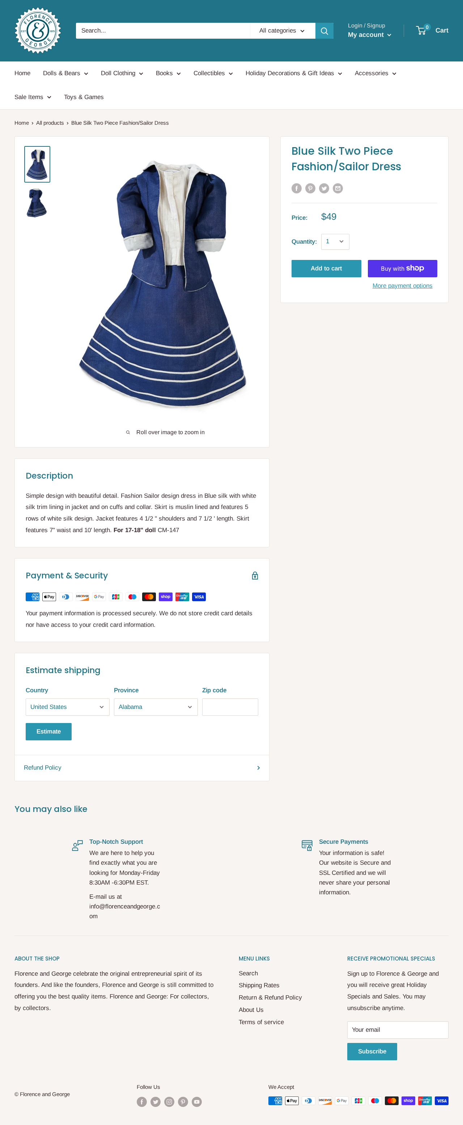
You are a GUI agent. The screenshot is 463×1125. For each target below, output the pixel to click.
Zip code (214, 690)
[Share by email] (338, 188)
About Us (251, 1009)
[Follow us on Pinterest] (183, 1101)
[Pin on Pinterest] (310, 188)
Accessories (371, 73)
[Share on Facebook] (297, 188)
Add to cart (326, 268)
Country (37, 690)
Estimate (49, 731)
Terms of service (261, 1022)
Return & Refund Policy (270, 997)
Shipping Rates (259, 985)
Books (164, 73)
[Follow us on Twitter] (155, 1101)
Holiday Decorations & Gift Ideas (290, 73)
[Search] (324, 31)
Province (126, 690)
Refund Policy (42, 767)
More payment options (403, 285)
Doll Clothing (118, 73)
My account (367, 34)
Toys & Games (84, 97)
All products (50, 123)
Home (22, 73)
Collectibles (209, 73)
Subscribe (372, 1051)
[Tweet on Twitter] (324, 188)
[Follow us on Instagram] (169, 1101)
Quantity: (304, 241)
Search (248, 973)
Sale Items (28, 97)
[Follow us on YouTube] (197, 1101)
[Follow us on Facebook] (142, 1101)
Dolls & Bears (61, 73)
